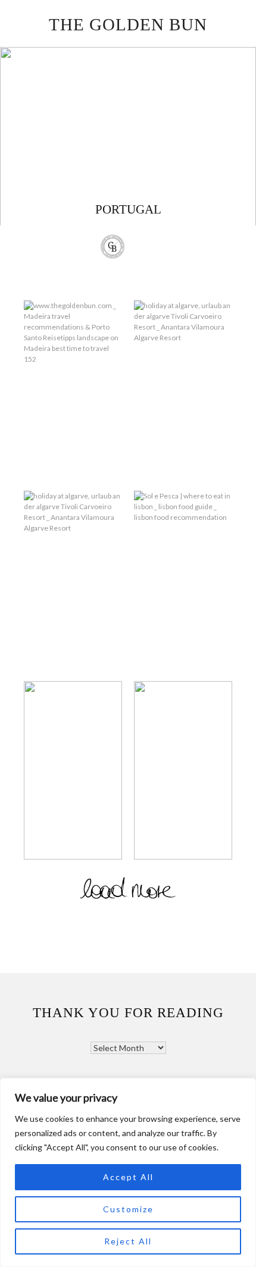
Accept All (128, 1177)
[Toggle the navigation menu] (144, 248)
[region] (128, 1172)
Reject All (128, 1241)
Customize (128, 1209)
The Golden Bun (128, 24)
